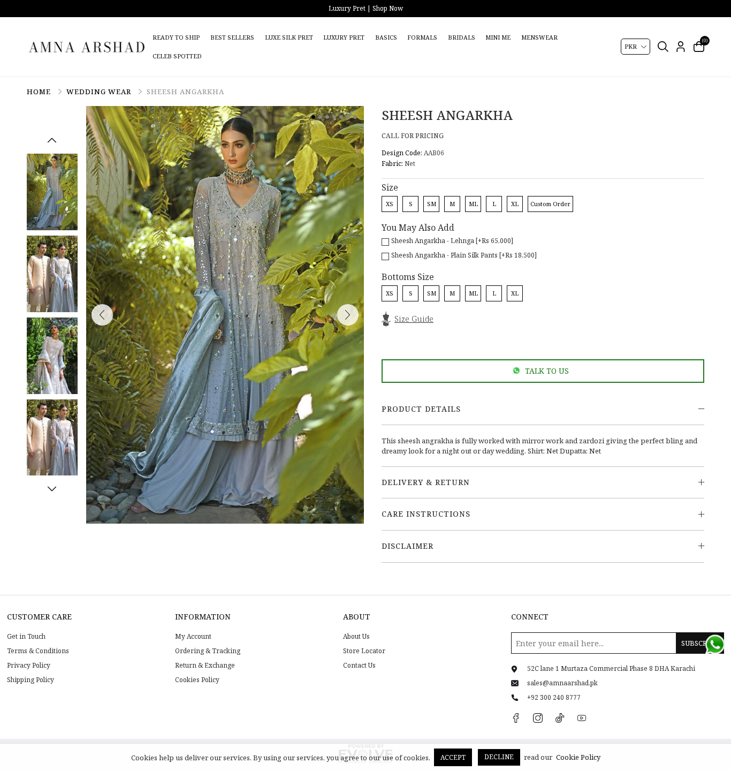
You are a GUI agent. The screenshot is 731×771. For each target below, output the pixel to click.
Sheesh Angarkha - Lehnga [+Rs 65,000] (452, 240)
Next (52, 489)
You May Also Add (418, 227)
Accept (453, 757)
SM (431, 204)
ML (473, 204)
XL (515, 204)
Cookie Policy (578, 757)
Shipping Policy (30, 680)
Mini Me (498, 37)
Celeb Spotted (177, 56)
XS (389, 204)
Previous (52, 140)
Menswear (539, 37)
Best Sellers (232, 37)
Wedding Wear (99, 91)
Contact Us (359, 665)
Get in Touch (26, 636)
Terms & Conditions (38, 651)
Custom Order (550, 204)
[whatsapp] (715, 644)
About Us (356, 636)
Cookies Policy (197, 680)
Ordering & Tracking (207, 651)
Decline (499, 756)
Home (40, 91)
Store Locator (364, 651)
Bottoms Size (408, 277)
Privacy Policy (28, 665)
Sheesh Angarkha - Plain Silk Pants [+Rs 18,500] (464, 255)
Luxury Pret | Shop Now (366, 8)
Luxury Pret (343, 37)
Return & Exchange (205, 665)
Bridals (461, 37)
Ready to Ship (176, 37)
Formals (422, 37)
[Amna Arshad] (87, 46)
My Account (193, 636)
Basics (386, 37)
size (390, 187)
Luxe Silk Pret (289, 37)
